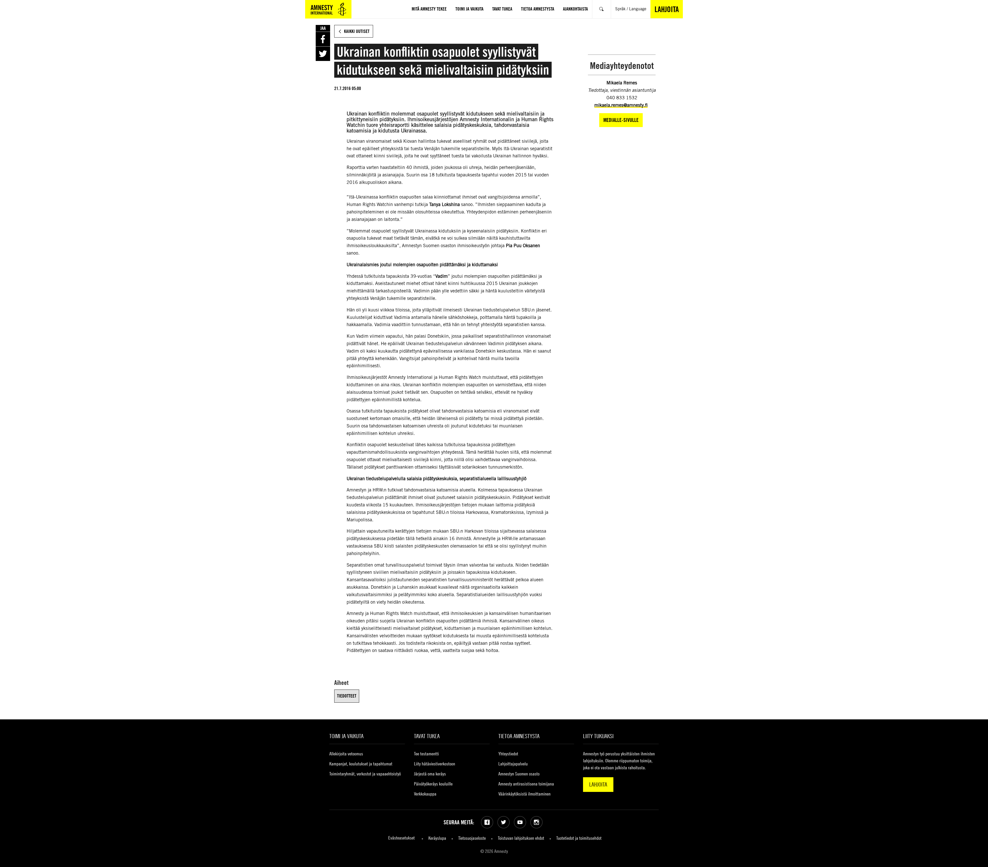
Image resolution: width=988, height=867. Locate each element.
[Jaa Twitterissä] (323, 54)
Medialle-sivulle (621, 120)
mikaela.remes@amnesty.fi (621, 105)
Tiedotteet (346, 696)
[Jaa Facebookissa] (323, 39)
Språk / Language (630, 8)
